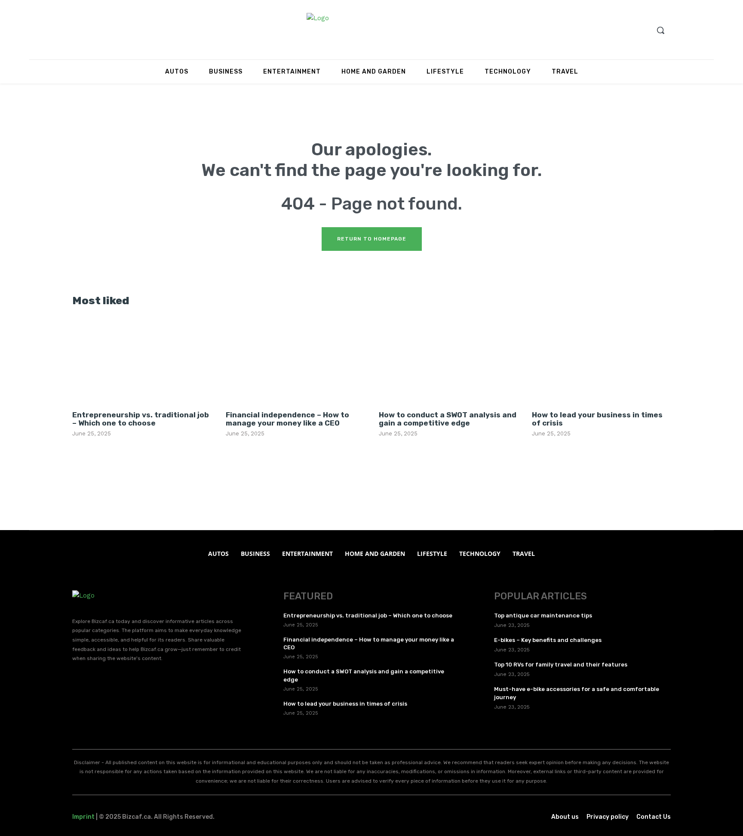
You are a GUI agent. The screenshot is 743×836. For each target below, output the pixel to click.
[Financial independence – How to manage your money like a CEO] (295, 360)
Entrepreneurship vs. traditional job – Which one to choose (140, 418)
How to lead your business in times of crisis (597, 418)
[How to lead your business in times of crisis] (601, 360)
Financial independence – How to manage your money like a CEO (287, 418)
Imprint (83, 817)
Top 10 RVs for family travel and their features (560, 664)
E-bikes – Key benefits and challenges (548, 640)
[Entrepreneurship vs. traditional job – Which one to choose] (141, 360)
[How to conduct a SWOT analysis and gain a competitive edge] (448, 360)
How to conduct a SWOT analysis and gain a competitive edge (447, 418)
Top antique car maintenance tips (543, 615)
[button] (660, 30)
